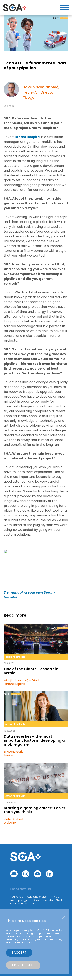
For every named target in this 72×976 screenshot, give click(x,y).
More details (23, 965)
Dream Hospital (27, 137)
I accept (19, 952)
